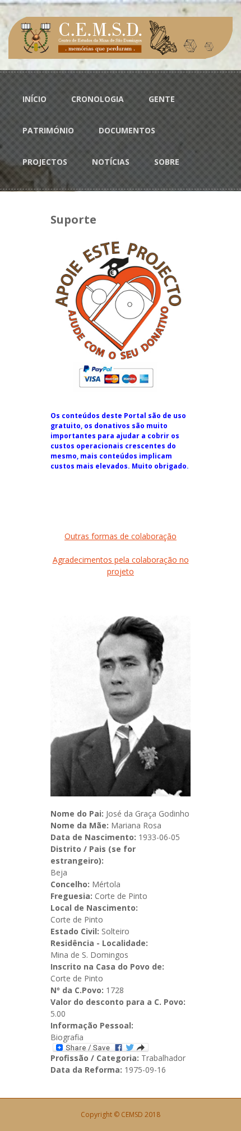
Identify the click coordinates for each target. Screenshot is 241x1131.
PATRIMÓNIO (48, 130)
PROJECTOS (44, 161)
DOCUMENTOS (127, 130)
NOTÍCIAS (110, 161)
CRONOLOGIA (97, 99)
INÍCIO (34, 99)
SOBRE (166, 161)
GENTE (162, 99)
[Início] (120, 36)
